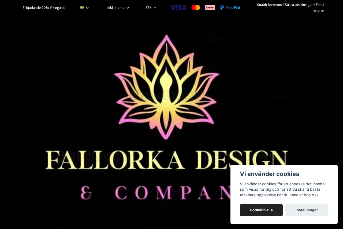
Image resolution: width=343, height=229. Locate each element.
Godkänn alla (261, 210)
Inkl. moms (116, 7)
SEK (149, 7)
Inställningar (307, 210)
